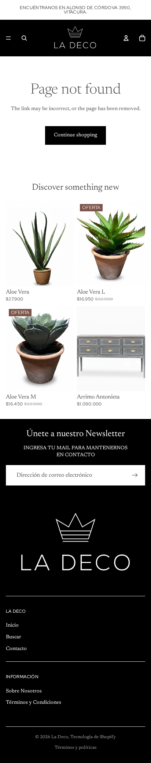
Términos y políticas (75, 747)
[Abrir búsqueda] (24, 38)
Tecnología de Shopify (93, 737)
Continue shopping (75, 135)
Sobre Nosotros (24, 691)
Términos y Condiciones (33, 702)
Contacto (16, 648)
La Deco (59, 737)
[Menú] (8, 38)
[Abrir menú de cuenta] (126, 38)
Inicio (12, 625)
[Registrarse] (135, 475)
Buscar (13, 637)
